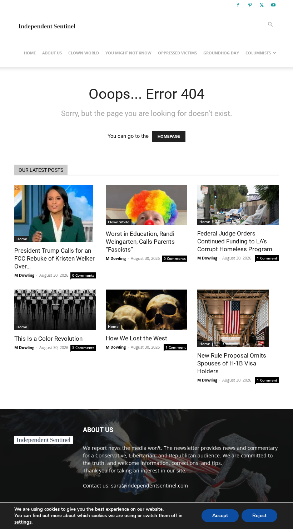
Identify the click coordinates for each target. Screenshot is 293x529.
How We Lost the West (136, 338)
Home (30, 52)
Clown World (83, 52)
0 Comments (83, 275)
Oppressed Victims (177, 52)
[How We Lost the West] (146, 310)
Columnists (258, 52)
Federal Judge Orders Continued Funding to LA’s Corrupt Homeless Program (234, 241)
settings (22, 522)
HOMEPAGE (169, 136)
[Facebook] (238, 5)
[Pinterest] (249, 5)
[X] (261, 5)
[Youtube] (273, 5)
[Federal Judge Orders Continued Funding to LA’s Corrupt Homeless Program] (238, 205)
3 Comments (83, 347)
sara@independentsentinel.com (149, 485)
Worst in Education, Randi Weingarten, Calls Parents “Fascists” (140, 241)
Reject (259, 515)
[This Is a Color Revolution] (55, 310)
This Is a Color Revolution (48, 338)
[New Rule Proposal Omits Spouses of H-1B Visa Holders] (238, 318)
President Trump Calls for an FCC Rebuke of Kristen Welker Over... (54, 258)
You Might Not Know (128, 52)
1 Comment (267, 258)
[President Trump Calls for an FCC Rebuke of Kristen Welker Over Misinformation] (55, 213)
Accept (220, 515)
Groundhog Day (221, 52)
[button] (270, 24)
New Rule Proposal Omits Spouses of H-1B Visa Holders (231, 363)
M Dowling (24, 275)
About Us (52, 52)
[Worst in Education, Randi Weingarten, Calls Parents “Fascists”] (146, 205)
